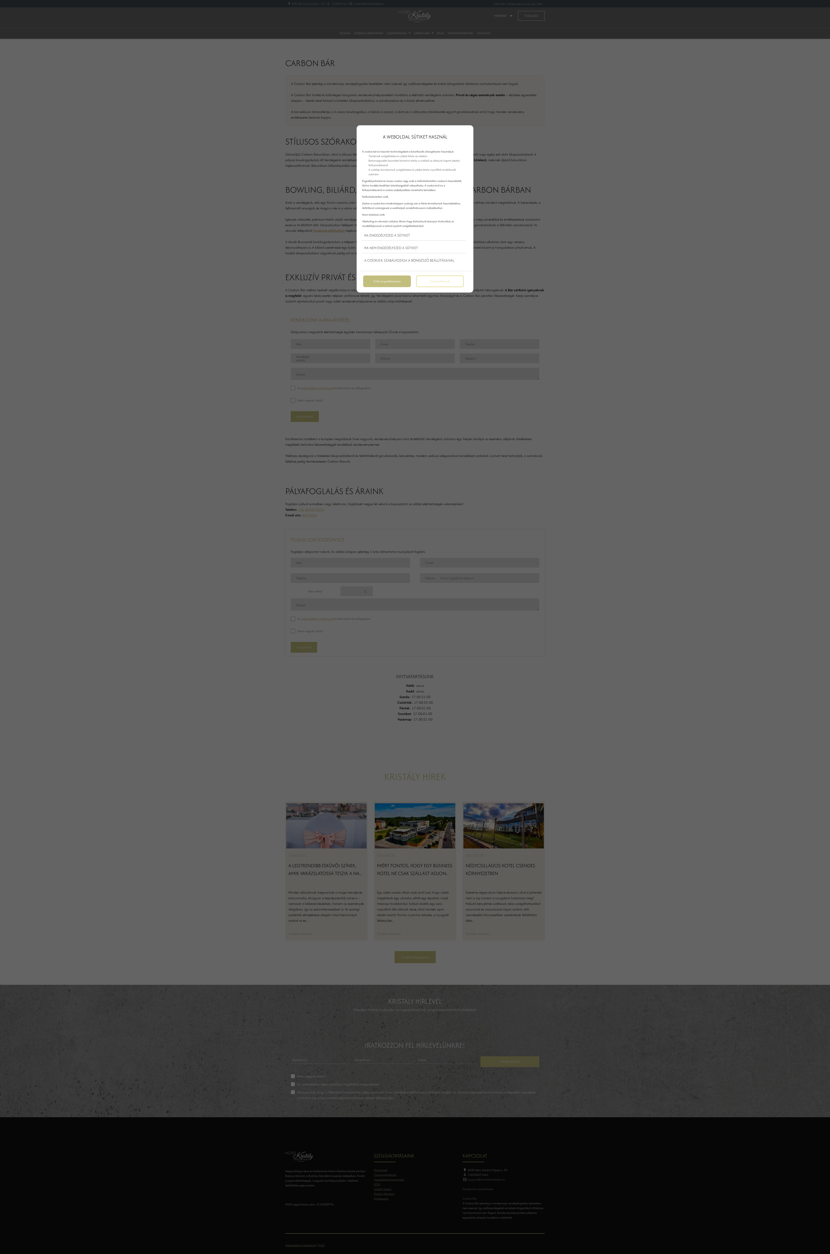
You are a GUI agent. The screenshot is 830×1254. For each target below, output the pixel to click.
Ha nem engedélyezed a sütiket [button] (391, 247)
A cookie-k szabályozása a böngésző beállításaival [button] (409, 260)
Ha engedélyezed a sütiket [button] (387, 235)
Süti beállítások (440, 281)
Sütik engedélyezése (387, 281)
